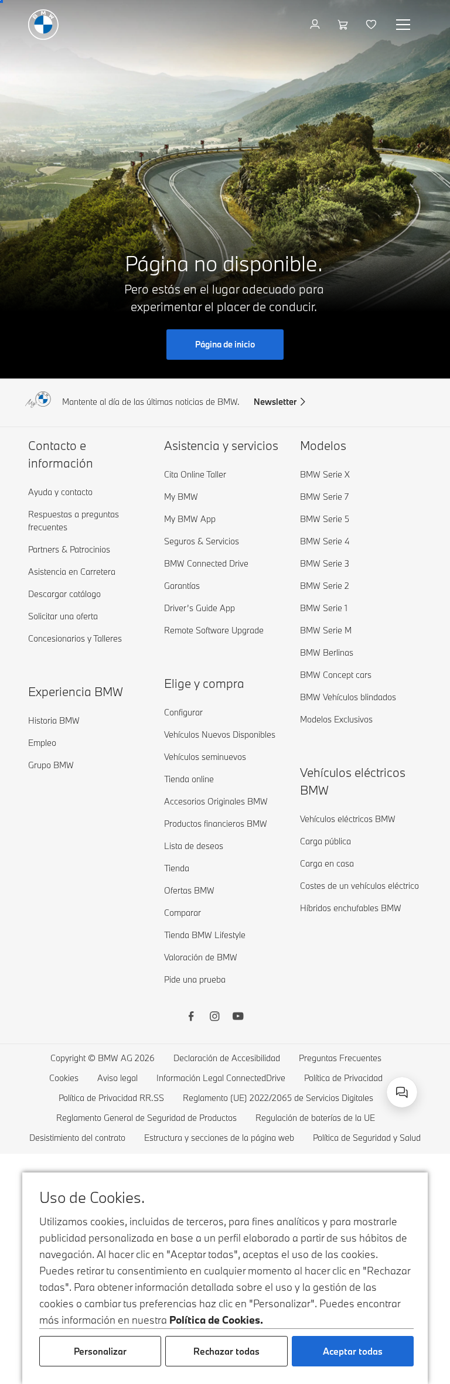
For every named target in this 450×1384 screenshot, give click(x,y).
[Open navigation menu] (404, 24)
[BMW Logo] (43, 24)
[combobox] (402, 1092)
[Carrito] (344, 24)
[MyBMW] (316, 24)
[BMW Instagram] (214, 1018)
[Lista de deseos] (372, 24)
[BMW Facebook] (191, 1018)
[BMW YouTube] (238, 1018)
